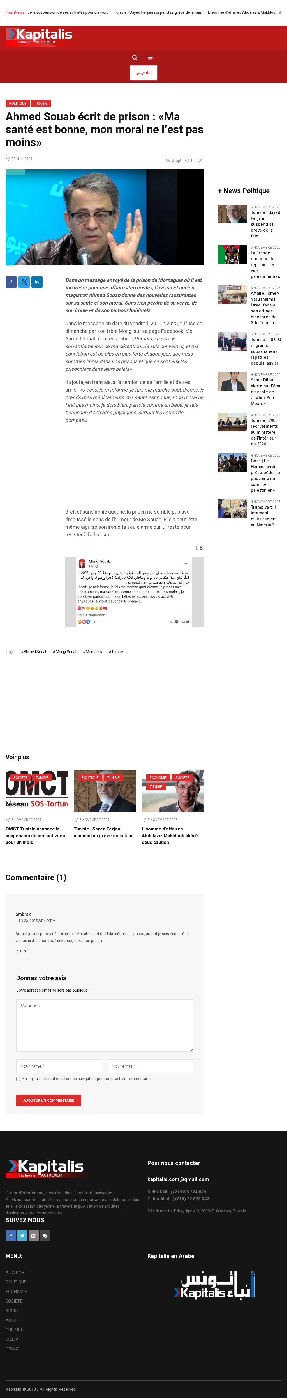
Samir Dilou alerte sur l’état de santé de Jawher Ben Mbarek (266, 392)
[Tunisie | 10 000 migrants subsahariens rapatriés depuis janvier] (232, 341)
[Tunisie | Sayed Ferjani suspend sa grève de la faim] (105, 791)
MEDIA (12, 1339)
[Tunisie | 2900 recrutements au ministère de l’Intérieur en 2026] (232, 422)
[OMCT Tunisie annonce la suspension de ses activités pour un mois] (37, 791)
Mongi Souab (66, 652)
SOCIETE (20, 777)
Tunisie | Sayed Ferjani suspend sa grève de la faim (138, 12)
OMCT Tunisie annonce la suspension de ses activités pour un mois (35, 836)
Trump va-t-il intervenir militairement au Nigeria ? (264, 516)
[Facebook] (11, 282)
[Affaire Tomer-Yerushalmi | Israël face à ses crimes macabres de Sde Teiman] (232, 295)
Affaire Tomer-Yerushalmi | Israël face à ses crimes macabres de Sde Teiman (265, 308)
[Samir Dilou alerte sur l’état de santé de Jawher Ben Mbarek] (232, 381)
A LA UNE (15, 1272)
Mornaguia (94, 652)
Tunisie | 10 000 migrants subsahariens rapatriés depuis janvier (266, 351)
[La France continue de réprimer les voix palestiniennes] (232, 254)
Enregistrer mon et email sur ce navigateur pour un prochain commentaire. (86, 1079)
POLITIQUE (17, 103)
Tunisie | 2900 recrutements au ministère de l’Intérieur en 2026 (264, 432)
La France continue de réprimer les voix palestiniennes (265, 265)
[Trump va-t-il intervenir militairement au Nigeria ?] (232, 508)
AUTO (11, 1320)
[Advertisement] (134, 469)
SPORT (12, 1311)
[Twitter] (24, 282)
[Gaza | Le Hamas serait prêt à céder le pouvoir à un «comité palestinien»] (232, 462)
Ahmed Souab (35, 652)
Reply (20, 951)
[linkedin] (37, 282)
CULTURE (14, 1330)
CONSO (13, 1349)
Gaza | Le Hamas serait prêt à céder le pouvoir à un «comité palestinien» (265, 475)
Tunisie (41, 103)
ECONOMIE (158, 777)
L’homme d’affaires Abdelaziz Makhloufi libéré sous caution (170, 836)
